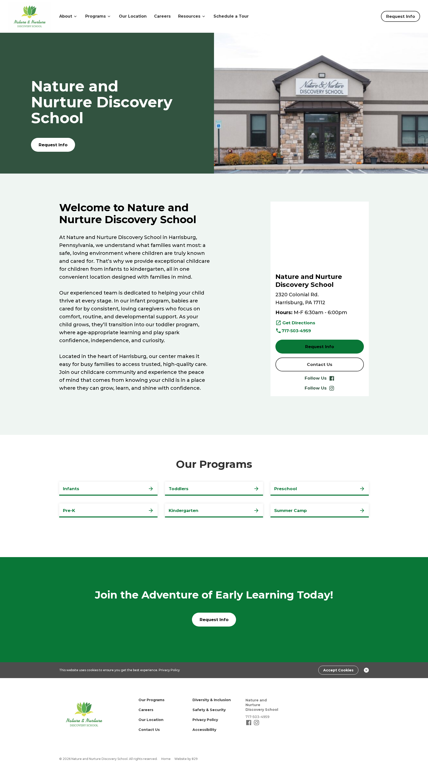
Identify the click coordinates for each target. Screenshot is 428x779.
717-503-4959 (296, 330)
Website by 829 (186, 759)
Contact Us (149, 730)
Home (166, 759)
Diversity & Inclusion (211, 700)
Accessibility (204, 730)
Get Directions (298, 322)
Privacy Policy (169, 670)
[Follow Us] (249, 724)
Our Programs (151, 700)
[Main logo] (84, 714)
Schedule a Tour (231, 16)
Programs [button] (95, 16)
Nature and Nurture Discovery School (261, 705)
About (65, 16)
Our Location (133, 16)
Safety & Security (209, 710)
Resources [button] (189, 16)
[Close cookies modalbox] (366, 670)
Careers (162, 16)
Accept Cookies (338, 670)
